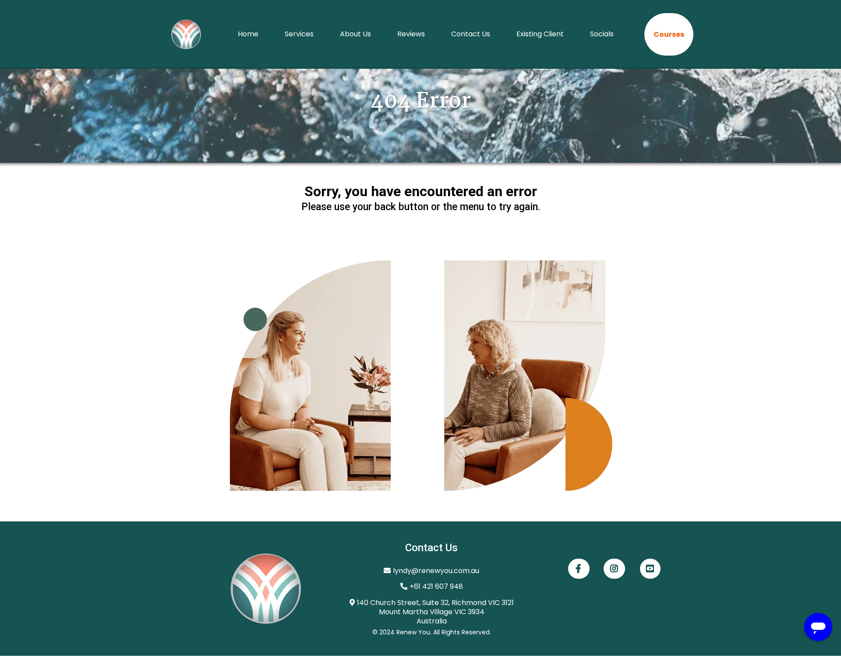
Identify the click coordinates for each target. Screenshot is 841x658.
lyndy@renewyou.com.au (436, 571)
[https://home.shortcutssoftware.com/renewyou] (186, 34)
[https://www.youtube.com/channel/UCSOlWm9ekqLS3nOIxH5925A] (650, 569)
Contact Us (470, 34)
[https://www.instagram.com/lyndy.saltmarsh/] (614, 569)
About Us (355, 34)
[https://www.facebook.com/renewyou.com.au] (579, 569)
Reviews (411, 34)
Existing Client (540, 34)
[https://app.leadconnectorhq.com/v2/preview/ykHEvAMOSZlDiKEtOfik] (237, 588)
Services (299, 34)
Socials (602, 34)
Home (248, 34)
